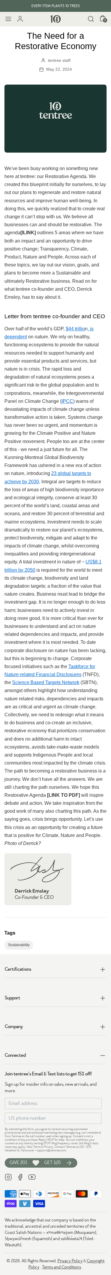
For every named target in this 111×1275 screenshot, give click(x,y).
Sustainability (19, 945)
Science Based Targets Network (45, 682)
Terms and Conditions (61, 1267)
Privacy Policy (70, 1260)
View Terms (33, 1147)
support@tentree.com (51, 1150)
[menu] (8, 18)
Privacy (48, 1147)
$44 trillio (75, 328)
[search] (90, 18)
